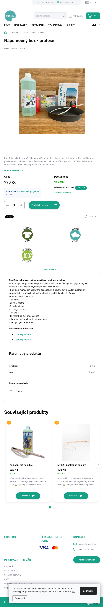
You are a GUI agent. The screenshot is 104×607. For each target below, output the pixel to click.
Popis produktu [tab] (49, 269)
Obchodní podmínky (12, 575)
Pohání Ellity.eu (10, 195)
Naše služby (9, 566)
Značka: (14, 48)
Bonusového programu (29, 191)
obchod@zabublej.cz (87, 544)
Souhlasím (88, 591)
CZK (92, 3)
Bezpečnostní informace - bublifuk (18, 583)
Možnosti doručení (62, 192)
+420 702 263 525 (86, 549)
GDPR (6, 579)
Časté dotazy (9, 571)
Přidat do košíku (39, 205)
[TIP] (28, 442)
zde (73, 591)
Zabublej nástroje (22, 339)
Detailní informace (12, 170)
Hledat (64, 16)
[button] (50, 507)
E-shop (19, 391)
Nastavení (20, 598)
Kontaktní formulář (87, 560)
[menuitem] (8, 25)
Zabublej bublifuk (22, 334)
